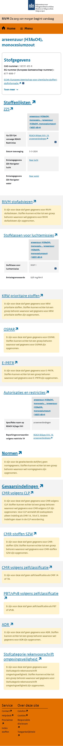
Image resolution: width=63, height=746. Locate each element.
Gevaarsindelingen (23, 486)
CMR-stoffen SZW (20, 534)
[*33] (23, 83)
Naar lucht (33, 160)
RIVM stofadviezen (19, 201)
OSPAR (11, 329)
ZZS (9, 109)
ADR (8, 624)
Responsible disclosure (24, 723)
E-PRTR (10, 362)
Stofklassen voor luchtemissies (31, 235)
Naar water (34, 176)
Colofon (24, 710)
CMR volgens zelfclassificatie (27, 567)
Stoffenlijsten (20, 102)
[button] (26, 28)
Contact (8, 710)
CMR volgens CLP (18, 493)
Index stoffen (5, 730)
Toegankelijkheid (24, 733)
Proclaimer (8, 721)
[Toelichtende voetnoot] (55, 142)
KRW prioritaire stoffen (23, 295)
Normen (12, 453)
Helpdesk (8, 715)
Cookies (24, 715)
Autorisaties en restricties (27, 392)
